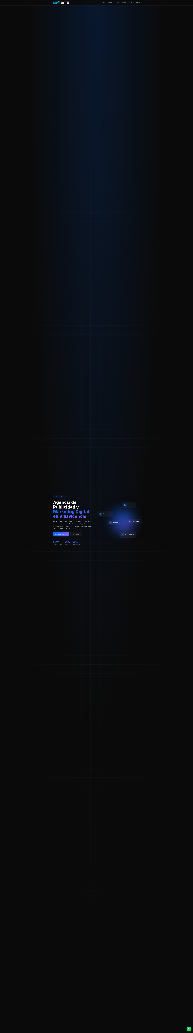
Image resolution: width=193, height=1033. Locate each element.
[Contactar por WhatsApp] (189, 1029)
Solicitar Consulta (60, 534)
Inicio (103, 2)
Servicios (110, 2)
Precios (124, 2)
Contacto (137, 2)
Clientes (118, 2)
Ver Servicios (76, 534)
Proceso (131, 2)
